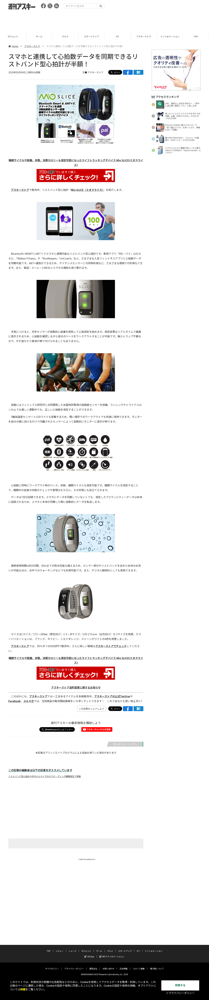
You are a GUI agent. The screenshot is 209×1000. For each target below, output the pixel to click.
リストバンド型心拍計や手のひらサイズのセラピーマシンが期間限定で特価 (44, 776)
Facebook (14, 701)
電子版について (157, 968)
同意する (180, 985)
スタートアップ (65, 36)
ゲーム (13, 36)
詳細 (22, 989)
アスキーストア (117, 36)
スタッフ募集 (139, 968)
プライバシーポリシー (74, 968)
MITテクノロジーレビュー (113, 956)
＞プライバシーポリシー (180, 993)
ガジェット (86, 950)
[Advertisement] (104, 20)
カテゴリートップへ (126, 744)
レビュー (196, 36)
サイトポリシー (52, 968)
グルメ (39, 36)
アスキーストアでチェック (111, 646)
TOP (170, 36)
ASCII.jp (90, 956)
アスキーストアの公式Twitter (112, 696)
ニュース (72, 950)
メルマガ (28, 701)
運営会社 (93, 968)
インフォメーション (143, 36)
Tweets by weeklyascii (87, 859)
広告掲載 (124, 968)
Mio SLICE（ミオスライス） (87, 190)
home (15, 46)
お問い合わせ (108, 968)
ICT (91, 36)
